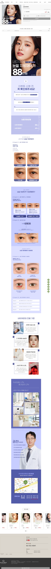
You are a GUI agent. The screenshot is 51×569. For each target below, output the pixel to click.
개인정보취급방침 (2, 554)
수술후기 (45, 2)
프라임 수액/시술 (31, 2)
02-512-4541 (31, 545)
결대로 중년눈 (21, 2)
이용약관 (7, 554)
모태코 (12, 2)
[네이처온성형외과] (2, 2)
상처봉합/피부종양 (35, 2)
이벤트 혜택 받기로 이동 (25, 568)
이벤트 (40, 2)
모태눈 (16, 2)
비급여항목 (10, 554)
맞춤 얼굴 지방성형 (26, 2)
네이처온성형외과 (7, 2)
